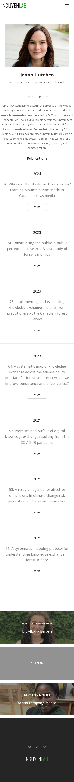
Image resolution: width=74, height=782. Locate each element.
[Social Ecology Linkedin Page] (37, 747)
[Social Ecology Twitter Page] (29, 747)
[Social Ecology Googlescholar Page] (44, 747)
